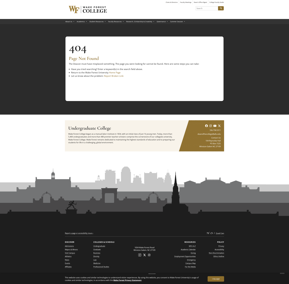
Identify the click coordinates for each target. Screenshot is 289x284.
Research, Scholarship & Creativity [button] (139, 21)
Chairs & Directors (172, 2)
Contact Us (216, 138)
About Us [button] (68, 21)
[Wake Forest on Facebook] (139, 255)
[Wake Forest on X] (144, 255)
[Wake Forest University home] (144, 243)
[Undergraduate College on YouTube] (214, 126)
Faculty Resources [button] (115, 21)
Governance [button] (161, 21)
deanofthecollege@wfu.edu (209, 134)
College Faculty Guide (216, 2)
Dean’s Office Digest (200, 2)
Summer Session (176, 21)
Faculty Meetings (185, 2)
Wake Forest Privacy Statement (127, 280)
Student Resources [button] (96, 21)
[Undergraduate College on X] (219, 126)
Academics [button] (81, 21)
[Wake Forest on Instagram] (149, 255)
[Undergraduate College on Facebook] (206, 126)
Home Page (115, 72)
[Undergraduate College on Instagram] (210, 126)
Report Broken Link (114, 75)
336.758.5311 (215, 130)
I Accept (216, 278)
